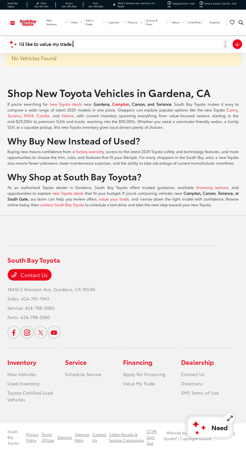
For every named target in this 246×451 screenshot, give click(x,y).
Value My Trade (139, 383)
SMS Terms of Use (200, 393)
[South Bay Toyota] (24, 21)
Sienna (68, 115)
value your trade (114, 198)
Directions (192, 383)
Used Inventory (23, 383)
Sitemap (64, 437)
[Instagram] (27, 332)
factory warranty (90, 151)
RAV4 (29, 115)
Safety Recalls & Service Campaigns (126, 437)
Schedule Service (83, 374)
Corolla (43, 115)
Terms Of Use (48, 437)
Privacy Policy (32, 437)
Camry (232, 109)
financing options (212, 187)
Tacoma (14, 115)
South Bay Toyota (13, 437)
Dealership (197, 361)
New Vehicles (21, 374)
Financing (137, 361)
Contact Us (33, 274)
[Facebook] (13, 332)
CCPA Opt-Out (151, 437)
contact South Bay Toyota (62, 204)
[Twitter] (40, 332)
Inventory (21, 361)
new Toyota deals (66, 104)
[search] (241, 22)
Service (75, 361)
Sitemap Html (82, 437)
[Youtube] (54, 332)
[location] (114, 4)
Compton (120, 104)
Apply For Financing (144, 374)
